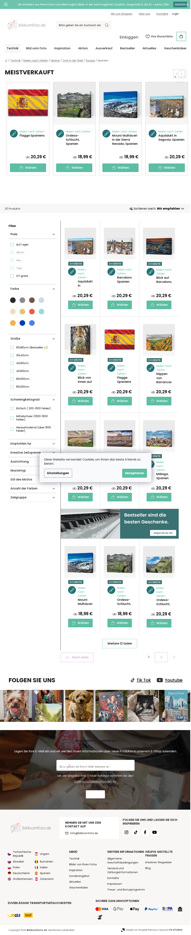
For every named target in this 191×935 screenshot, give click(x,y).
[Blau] (22, 323)
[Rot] (32, 311)
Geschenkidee (78, 887)
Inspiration (76, 870)
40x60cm (22, 371)
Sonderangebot (79, 876)
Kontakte (162, 14)
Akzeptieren (134, 473)
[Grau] (22, 300)
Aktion (20, 252)
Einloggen (129, 37)
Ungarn (44, 854)
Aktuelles (75, 882)
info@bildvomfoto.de (84, 833)
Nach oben (80, 657)
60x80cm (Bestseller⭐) (32, 347)
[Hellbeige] (13, 311)
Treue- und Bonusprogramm (126, 889)
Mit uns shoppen (121, 14)
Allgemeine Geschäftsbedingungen (122, 860)
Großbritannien (23, 879)
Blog (148, 868)
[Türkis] (41, 311)
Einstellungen (58, 473)
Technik (74, 858)
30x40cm (22, 355)
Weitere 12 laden (119, 643)
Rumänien (46, 861)
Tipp (19, 268)
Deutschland (21, 873)
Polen (16, 867)
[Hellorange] (13, 323)
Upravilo (170, 929)
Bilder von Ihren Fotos (83, 864)
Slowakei (18, 861)
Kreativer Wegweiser (158, 862)
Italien (44, 867)
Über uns (144, 14)
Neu (18, 260)
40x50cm (22, 363)
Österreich (47, 879)
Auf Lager (22, 244)
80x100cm (22, 379)
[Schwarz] (13, 300)
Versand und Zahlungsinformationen (122, 870)
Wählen (31, 168)
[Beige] (22, 311)
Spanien (45, 873)
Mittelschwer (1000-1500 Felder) (32, 417)
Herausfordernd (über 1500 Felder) (33, 429)
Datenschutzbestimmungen (93, 781)
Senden (95, 794)
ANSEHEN (180, 4)
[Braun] (32, 300)
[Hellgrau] (41, 300)
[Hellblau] (32, 323)
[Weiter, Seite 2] (161, 657)
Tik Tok (144, 680)
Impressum (114, 884)
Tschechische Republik (22, 854)
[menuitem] (12, 48)
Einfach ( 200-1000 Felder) (33, 408)
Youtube (173, 680)
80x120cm (22, 387)
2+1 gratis (22, 276)
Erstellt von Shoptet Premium (142, 929)
